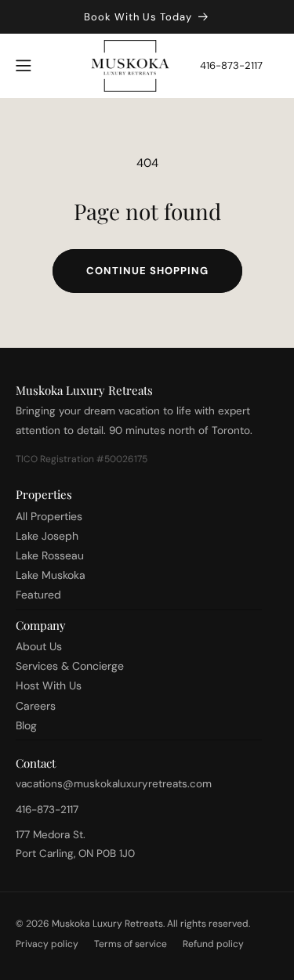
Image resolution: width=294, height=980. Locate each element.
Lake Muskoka (50, 575)
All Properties (49, 516)
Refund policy (213, 944)
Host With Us (49, 685)
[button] (23, 66)
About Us (39, 646)
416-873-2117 (231, 65)
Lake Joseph (47, 536)
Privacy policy (47, 944)
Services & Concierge (70, 666)
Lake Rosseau (50, 555)
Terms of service (130, 944)
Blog (26, 725)
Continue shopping (147, 270)
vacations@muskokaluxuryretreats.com (114, 783)
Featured (38, 595)
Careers (36, 706)
